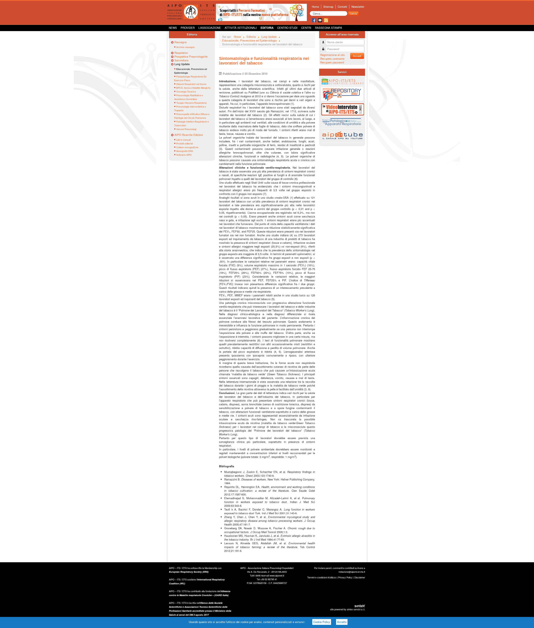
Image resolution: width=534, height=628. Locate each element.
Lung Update (182, 64)
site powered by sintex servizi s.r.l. (347, 609)
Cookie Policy (321, 622)
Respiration (181, 53)
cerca (353, 13)
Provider (188, 28)
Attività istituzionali (241, 28)
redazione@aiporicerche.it (352, 571)
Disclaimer (359, 577)
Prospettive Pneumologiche (191, 56)
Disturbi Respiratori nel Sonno (191, 84)
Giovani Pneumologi (186, 129)
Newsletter (357, 7)
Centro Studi (287, 28)
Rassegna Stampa (328, 28)
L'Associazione (209, 28)
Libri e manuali (183, 139)
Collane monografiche (187, 147)
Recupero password (332, 62)
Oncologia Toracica (186, 91)
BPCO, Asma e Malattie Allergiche (193, 87)
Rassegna (180, 42)
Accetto (341, 622)
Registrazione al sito (332, 55)
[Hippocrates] (261, 12)
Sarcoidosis (181, 60)
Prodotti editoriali (184, 143)
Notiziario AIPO (184, 154)
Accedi (357, 56)
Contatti (342, 7)
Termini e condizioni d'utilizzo (321, 577)
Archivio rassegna (185, 47)
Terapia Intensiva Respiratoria (191, 102)
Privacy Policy (345, 577)
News (173, 28)
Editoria (267, 28)
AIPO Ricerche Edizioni (188, 135)
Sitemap (328, 7)
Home (315, 7)
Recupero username (332, 59)
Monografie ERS (184, 151)
